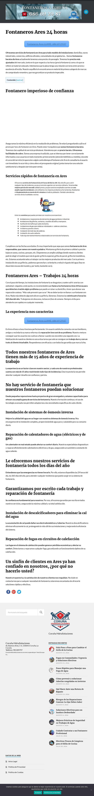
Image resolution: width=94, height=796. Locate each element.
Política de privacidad (52, 792)
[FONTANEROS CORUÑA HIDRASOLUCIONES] (44, 18)
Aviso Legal (12, 761)
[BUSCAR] (41, 612)
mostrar (19, 80)
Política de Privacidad (16, 767)
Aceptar (38, 792)
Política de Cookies (15, 772)
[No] (91, 790)
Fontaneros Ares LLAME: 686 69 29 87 (46, 44)
